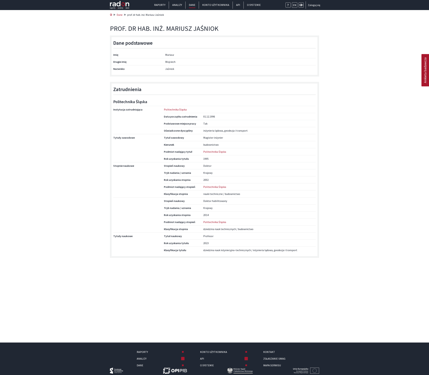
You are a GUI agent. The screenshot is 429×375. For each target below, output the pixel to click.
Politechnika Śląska (175, 109)
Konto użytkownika (215, 5)
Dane (192, 5)
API (238, 5)
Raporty (159, 5)
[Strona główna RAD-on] (111, 15)
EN (294, 5)
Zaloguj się (314, 5)
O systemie (254, 5)
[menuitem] (111, 15)
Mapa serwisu (272, 365)
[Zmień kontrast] (301, 5)
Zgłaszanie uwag (274, 358)
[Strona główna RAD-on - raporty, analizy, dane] (119, 5)
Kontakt (269, 352)
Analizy (177, 5)
